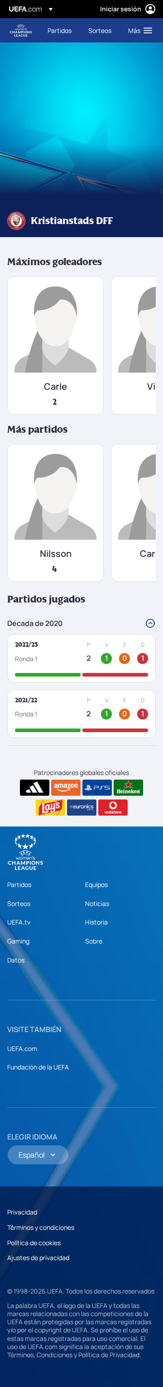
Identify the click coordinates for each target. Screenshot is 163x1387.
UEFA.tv (18, 922)
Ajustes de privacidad (38, 1257)
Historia (96, 922)
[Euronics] (81, 807)
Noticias (97, 903)
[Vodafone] (113, 807)
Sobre (93, 941)
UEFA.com (22, 1048)
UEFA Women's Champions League (20, 30)
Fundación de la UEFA (38, 1067)
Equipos (96, 884)
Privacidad (22, 1212)
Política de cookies (34, 1242)
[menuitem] (60, 30)
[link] (59, 30)
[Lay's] (50, 807)
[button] (138, 30)
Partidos (19, 884)
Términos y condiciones (40, 1227)
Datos (15, 960)
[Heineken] (128, 788)
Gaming (18, 941)
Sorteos (18, 903)
